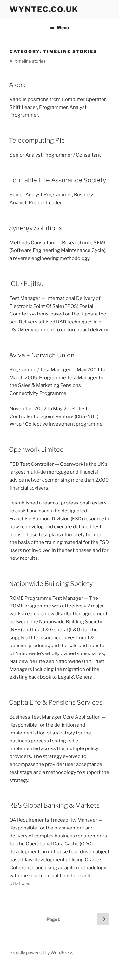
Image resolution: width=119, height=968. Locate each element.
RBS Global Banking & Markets (54, 805)
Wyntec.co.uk (44, 9)
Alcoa (17, 85)
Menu (63, 27)
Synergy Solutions (35, 228)
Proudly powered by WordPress (41, 952)
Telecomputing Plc (37, 140)
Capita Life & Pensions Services (55, 702)
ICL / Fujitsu (26, 284)
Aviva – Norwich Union (42, 355)
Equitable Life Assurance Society (57, 180)
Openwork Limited (36, 449)
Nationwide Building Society (51, 583)
